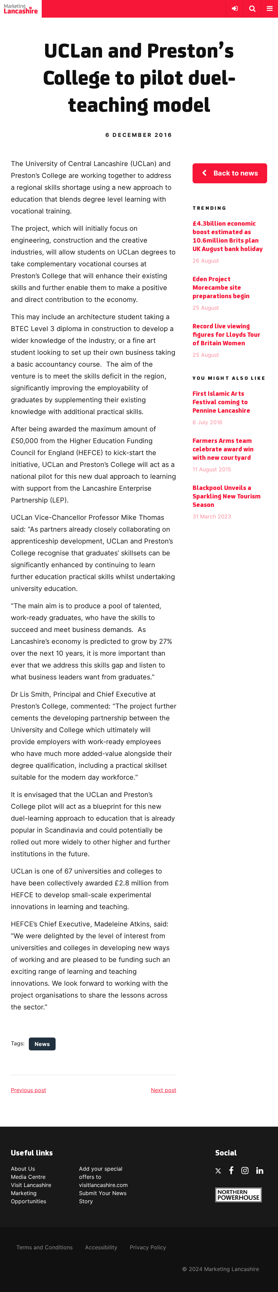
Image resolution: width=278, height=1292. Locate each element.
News (42, 1044)
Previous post (28, 1090)
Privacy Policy (148, 1247)
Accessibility (101, 1247)
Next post (163, 1090)
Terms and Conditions (44, 1247)
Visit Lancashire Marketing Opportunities (31, 1193)
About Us (23, 1168)
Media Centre (28, 1176)
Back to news (236, 173)
